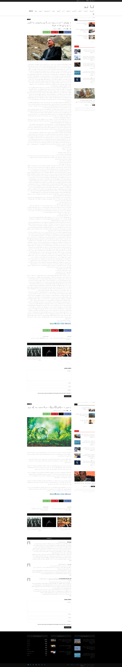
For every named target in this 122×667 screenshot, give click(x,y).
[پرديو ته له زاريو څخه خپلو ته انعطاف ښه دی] (53, 652)
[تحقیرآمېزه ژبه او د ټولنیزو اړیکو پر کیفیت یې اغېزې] (64, 352)
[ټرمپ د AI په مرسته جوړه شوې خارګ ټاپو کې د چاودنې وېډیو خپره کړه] (77, 79)
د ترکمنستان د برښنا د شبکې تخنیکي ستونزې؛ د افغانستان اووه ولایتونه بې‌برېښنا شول (89, 57)
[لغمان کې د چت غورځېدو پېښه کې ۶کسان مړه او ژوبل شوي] (53, 640)
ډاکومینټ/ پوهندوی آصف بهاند (82, 23)
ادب (28, 19)
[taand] (64, 28)
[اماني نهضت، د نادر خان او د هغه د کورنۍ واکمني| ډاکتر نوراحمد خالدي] (34, 352)
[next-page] (68, 363)
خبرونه (76, 46)
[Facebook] (94, 1)
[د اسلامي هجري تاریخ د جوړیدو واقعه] (53, 646)
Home (94, 17)
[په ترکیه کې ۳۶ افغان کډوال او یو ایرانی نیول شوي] (77, 648)
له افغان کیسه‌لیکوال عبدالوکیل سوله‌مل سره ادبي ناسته (85, 101)
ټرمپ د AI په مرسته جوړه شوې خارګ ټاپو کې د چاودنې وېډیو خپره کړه (89, 79)
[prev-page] (70, 363)
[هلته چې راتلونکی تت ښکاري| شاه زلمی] (49, 352)
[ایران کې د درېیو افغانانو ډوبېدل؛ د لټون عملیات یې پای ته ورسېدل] (77, 73)
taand (59, 28)
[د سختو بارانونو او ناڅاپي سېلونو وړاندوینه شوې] (77, 51)
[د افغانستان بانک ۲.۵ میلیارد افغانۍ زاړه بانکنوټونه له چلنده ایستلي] (77, 641)
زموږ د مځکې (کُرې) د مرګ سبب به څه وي (39, 338)
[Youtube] (87, 1)
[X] (88, 1)
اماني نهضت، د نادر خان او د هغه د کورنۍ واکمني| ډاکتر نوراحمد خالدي (34, 359)
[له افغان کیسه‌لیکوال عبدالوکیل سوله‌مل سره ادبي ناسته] (84, 93)
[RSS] (33, 665)
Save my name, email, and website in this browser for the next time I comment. (53, 393)
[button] (93, 14)
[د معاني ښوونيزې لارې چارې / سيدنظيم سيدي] (92, 37)
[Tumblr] (90, 1)
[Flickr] (42, 665)
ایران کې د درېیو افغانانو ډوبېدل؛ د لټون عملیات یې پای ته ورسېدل (88, 72)
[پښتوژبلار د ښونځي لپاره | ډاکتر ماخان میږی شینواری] (92, 31)
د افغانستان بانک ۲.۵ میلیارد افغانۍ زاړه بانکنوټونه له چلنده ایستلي (88, 641)
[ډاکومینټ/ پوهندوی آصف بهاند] (92, 24)
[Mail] (36, 665)
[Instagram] (92, 1)
